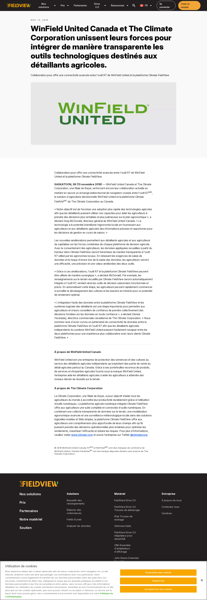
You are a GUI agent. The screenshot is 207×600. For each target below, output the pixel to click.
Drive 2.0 (100, 5)
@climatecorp (138, 434)
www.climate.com (82, 434)
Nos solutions (47, 5)
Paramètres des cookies (158, 572)
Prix (65, 5)
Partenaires (80, 5)
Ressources (120, 5)
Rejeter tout (158, 580)
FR (149, 5)
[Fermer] (201, 580)
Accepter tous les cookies (158, 589)
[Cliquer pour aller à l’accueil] (18, 5)
